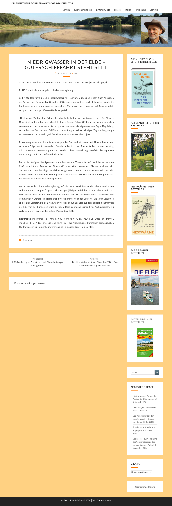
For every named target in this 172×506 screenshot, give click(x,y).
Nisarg (108, 500)
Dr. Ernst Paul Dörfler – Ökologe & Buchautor (42, 3)
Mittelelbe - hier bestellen (141, 321)
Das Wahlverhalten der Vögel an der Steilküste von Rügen (143, 418)
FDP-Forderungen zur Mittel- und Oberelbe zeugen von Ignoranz (38, 262)
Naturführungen (103, 10)
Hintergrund (140, 10)
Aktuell (66, 10)
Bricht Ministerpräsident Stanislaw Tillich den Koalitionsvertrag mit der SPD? (95, 262)
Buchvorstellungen (83, 10)
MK (76, 73)
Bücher (128, 10)
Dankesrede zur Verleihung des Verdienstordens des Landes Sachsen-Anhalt (145, 441)
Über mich (154, 10)
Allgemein (28, 239)
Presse (117, 10)
